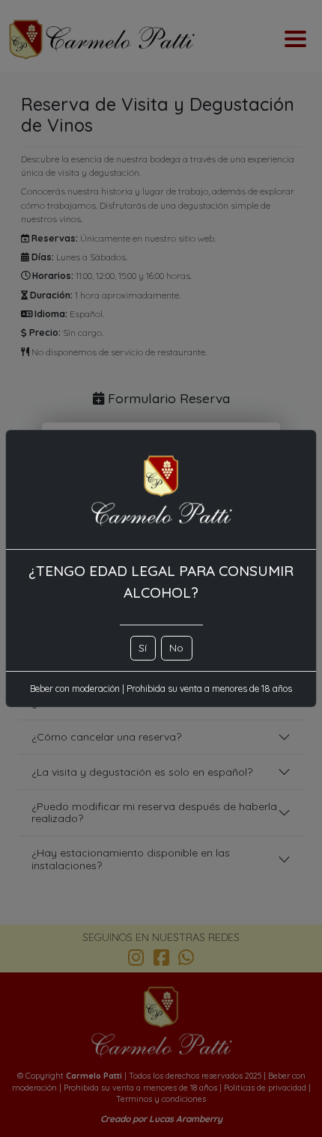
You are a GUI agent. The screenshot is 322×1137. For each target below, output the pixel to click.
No (176, 648)
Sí (143, 648)
